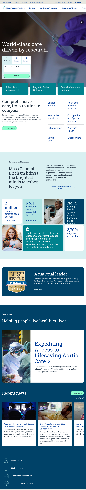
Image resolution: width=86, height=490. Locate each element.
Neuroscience (54, 117)
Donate (70, 2)
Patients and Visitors (69, 8)
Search (16, 76)
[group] (19, 424)
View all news (77, 393)
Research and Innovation (20, 2)
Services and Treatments (48, 8)
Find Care (31, 8)
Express (74, 137)
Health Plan (6, 2)
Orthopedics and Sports (73, 118)
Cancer (52, 104)
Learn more (38, 290)
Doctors (16, 61)
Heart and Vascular (72, 105)
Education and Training (36, 2)
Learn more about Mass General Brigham (60, 187)
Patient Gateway (59, 2)
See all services (9, 128)
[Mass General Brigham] (14, 7)
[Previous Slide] (78, 398)
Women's (72, 129)
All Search (7, 61)
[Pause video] (82, 22)
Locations (26, 61)
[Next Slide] (82, 398)
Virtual (51, 139)
